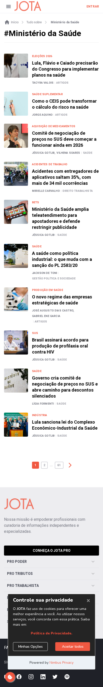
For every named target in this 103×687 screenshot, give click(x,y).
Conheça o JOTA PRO (51, 551)
